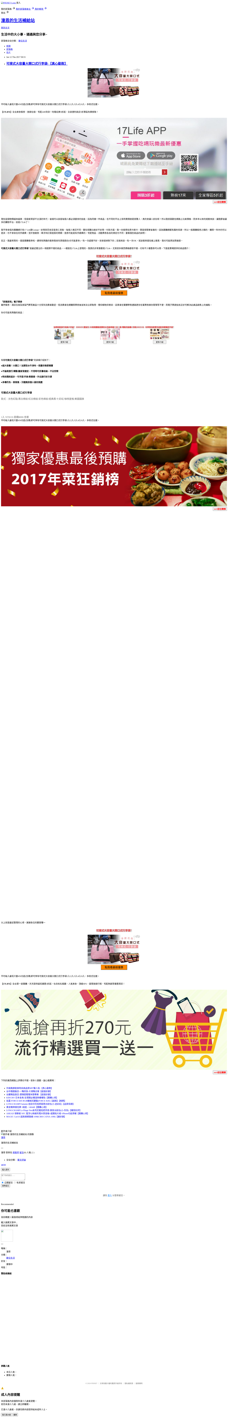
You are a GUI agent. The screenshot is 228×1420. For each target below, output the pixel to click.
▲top (3, 1164)
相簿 (8, 46)
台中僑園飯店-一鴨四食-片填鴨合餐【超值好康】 (29, 1091)
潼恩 (3, 1137)
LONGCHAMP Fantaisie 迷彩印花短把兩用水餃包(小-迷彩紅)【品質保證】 (40, 1104)
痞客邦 (16, 1152)
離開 (15, 1415)
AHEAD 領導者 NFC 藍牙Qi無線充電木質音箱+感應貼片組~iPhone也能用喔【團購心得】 (47, 1113)
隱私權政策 (129, 1383)
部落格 (9, 49)
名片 (8, 52)
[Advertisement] (114, 1317)
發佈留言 (5, 1186)
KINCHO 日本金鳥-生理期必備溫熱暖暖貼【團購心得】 (32, 1098)
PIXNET (94, 1383)
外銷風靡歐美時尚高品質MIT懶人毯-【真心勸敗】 (29, 1088)
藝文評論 (21, 1160)
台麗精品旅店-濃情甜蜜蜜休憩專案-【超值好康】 (29, 1094)
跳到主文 (5, 28)
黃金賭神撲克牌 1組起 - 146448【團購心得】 (27, 1107)
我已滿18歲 (6, 1415)
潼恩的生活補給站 (18, 20)
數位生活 (22, 41)
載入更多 (5, 1170)
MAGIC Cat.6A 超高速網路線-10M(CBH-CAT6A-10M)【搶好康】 (36, 1117)
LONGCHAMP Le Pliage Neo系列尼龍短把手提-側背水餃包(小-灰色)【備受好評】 (44, 1110)
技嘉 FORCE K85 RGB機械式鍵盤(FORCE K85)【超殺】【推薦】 (36, 1101)
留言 (22, 1152)
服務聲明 (139, 1383)
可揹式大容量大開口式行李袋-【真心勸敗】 (37, 63)
